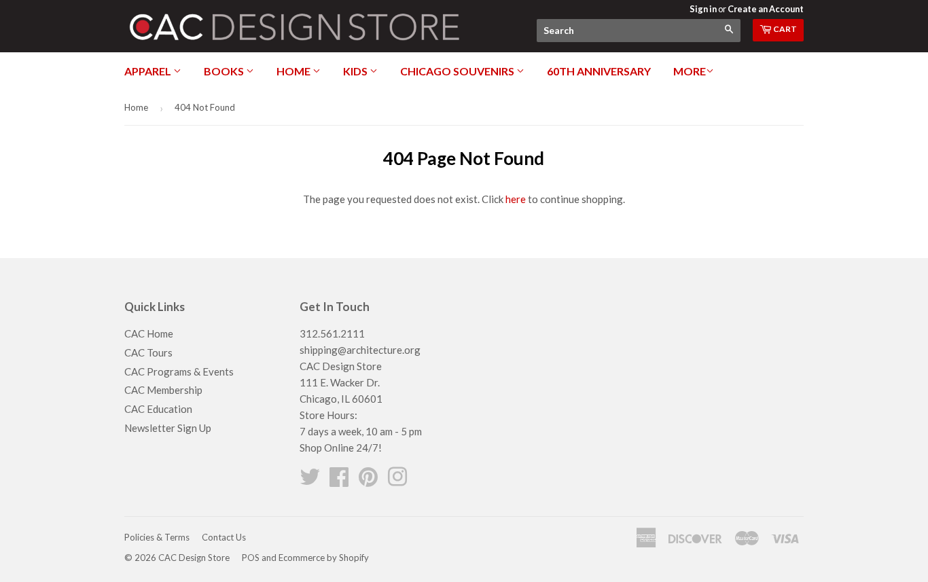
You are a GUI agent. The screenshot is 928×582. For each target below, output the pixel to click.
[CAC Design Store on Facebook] (339, 481)
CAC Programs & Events (179, 371)
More (689, 71)
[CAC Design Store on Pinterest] (368, 481)
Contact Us (224, 537)
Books (225, 71)
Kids (356, 71)
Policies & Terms (157, 537)
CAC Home (148, 333)
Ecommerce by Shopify (324, 557)
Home (294, 71)
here (515, 199)
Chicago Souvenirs (458, 71)
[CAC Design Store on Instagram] (397, 481)
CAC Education (158, 409)
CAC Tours (148, 352)
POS (251, 557)
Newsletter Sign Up (167, 428)
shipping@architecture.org (360, 350)
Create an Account (766, 8)
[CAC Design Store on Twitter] (310, 481)
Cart (784, 29)
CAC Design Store (194, 557)
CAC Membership (163, 390)
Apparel (148, 71)
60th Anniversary (599, 71)
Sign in (703, 8)
